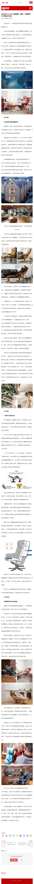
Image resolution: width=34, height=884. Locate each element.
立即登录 (13, 860)
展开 (30, 8)
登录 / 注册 (5, 2)
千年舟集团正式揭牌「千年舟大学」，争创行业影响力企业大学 (8, 844)
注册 (21, 860)
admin (3, 18)
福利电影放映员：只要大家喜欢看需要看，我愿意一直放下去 (25, 844)
